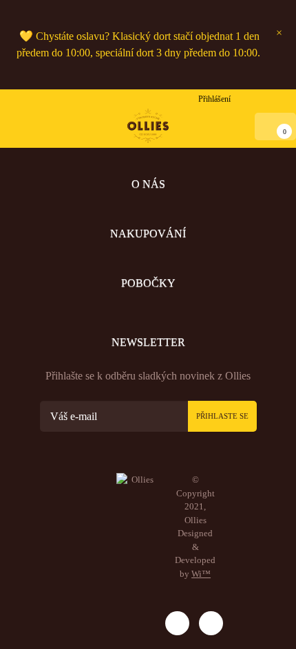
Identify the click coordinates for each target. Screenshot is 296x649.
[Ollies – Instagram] (177, 623)
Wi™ (201, 574)
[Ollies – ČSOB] (135, 620)
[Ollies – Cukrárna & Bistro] (148, 126)
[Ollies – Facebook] (211, 623)
